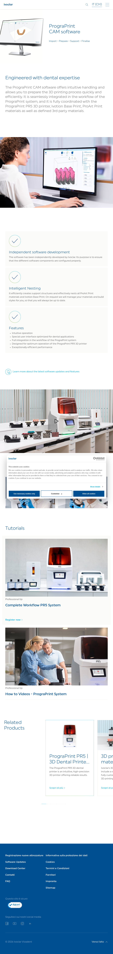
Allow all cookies (88, 494)
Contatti (10, 875)
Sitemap (50, 888)
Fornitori (51, 875)
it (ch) (97, 4)
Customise (55, 494)
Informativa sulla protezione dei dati (67, 855)
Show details (95, 487)
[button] (56, 421)
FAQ (7, 881)
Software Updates (15, 862)
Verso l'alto (98, 942)
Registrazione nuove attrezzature (24, 855)
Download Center (15, 868)
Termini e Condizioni (57, 868)
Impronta (51, 881)
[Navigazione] (107, 4)
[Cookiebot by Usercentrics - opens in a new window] (95, 458)
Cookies (50, 862)
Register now (13, 620)
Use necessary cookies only (24, 494)
